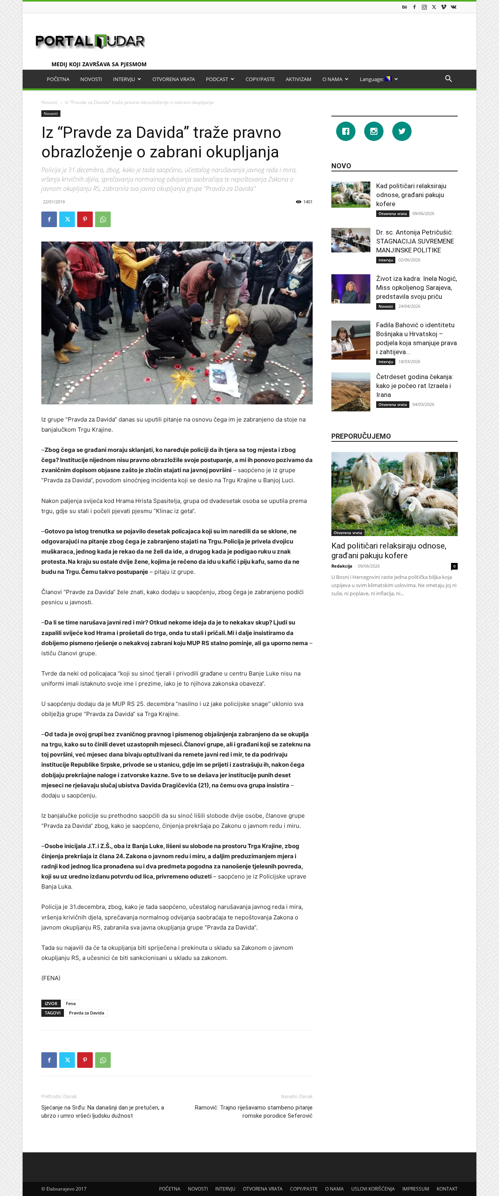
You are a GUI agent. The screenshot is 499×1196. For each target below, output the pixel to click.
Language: (372, 79)
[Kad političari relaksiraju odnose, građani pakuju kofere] (350, 195)
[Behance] (404, 7)
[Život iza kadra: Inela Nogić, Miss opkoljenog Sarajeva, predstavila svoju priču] (350, 288)
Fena (71, 1003)
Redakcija (341, 566)
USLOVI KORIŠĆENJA (373, 1188)
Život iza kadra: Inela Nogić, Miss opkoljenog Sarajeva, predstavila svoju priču (416, 287)
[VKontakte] (453, 7)
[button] (448, 79)
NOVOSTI (91, 79)
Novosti (49, 102)
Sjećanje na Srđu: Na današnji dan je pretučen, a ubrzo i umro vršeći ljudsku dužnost (102, 1111)
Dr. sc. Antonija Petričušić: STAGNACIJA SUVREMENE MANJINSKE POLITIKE (415, 241)
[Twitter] (434, 7)
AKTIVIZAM (298, 79)
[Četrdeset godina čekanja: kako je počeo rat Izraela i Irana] (350, 391)
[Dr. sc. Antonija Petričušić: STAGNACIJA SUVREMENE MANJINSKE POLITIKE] (350, 240)
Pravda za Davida (86, 1013)
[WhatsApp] (103, 219)
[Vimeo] (443, 7)
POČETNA (58, 79)
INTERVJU (124, 79)
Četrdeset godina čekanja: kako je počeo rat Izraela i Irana (414, 386)
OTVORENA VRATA (173, 79)
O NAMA (332, 79)
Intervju (386, 260)
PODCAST (217, 79)
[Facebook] (414, 7)
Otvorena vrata (393, 213)
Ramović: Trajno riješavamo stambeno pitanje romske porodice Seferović (254, 1111)
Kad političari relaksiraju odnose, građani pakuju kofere (411, 195)
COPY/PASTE (260, 79)
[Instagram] (424, 7)
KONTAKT (447, 1188)
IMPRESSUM (415, 1188)
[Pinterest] (85, 219)
